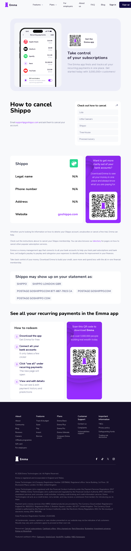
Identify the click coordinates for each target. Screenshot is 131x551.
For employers (68, 5)
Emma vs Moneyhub (23, 531)
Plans (52, 4)
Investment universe (102, 528)
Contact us (82, 424)
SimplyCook (50, 537)
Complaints (82, 427)
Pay (37, 428)
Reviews (18, 432)
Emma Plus (61, 424)
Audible (67, 537)
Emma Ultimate (63, 432)
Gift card (18, 444)
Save (38, 424)
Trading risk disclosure (103, 436)
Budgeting (89, 528)
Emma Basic (62, 421)
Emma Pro (61, 428)
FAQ (93, 4)
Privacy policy (104, 427)
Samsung (41, 537)
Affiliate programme (23, 440)
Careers (18, 436)
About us (82, 5)
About (17, 421)
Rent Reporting (78, 528)
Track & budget (42, 421)
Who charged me (64, 528)
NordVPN (59, 537)
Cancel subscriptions (33, 528)
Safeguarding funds (107, 431)
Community (19, 424)
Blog (103, 4)
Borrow (39, 436)
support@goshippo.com (27, 122)
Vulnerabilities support (83, 432)
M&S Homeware (78, 537)
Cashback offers (49, 528)
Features (37, 4)
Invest (38, 432)
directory (97, 241)
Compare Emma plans (63, 437)
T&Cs (101, 424)
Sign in (113, 4)
